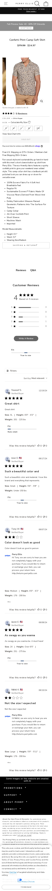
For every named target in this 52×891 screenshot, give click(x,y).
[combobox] (35, 378)
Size (14, 122)
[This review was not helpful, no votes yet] (44, 446)
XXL (38, 128)
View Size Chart (9, 134)
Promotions (15, 787)
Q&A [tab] (33, 270)
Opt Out (12, 872)
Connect (12, 809)
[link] (47, 3)
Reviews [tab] (21, 270)
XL (29, 128)
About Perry (15, 802)
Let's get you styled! (24, 835)
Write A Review (26, 338)
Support (12, 794)
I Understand (26, 887)
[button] (6, 3)
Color (12, 118)
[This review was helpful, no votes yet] (39, 446)
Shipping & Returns (25, 245)
